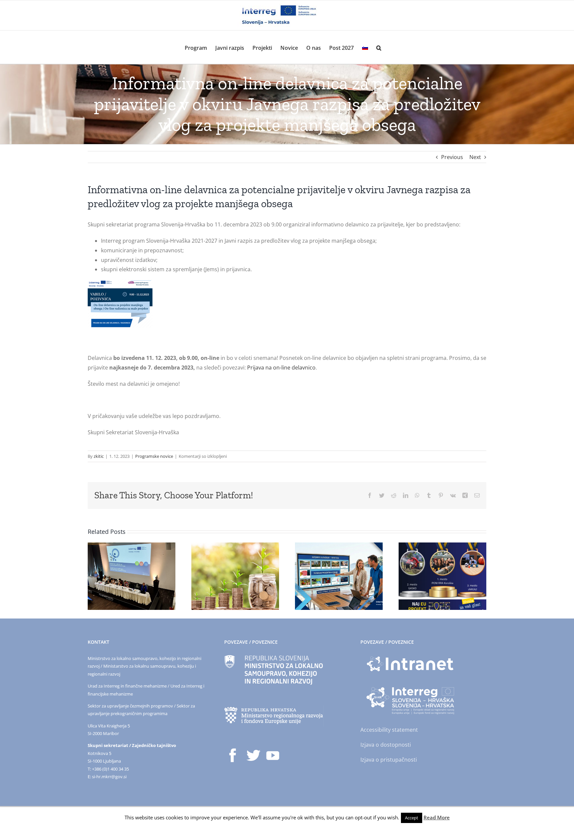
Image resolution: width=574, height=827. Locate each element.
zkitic (99, 456)
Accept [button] (411, 818)
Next (475, 157)
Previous (452, 157)
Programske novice (154, 456)
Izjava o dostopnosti (385, 744)
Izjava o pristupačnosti (388, 759)
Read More (437, 817)
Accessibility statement (389, 729)
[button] (378, 47)
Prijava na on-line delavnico (281, 367)
